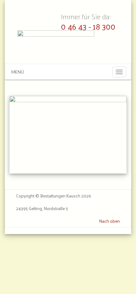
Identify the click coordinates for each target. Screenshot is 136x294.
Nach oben (109, 221)
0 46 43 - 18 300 (88, 26)
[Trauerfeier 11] (68, 135)
